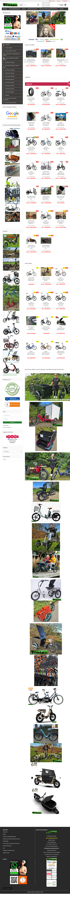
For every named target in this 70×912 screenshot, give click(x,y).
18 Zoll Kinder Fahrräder (9, 88)
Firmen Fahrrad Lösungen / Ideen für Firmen (11, 66)
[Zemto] (10, 5)
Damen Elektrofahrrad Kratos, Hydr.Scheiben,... (46, 149)
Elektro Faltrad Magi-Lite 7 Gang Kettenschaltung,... (46, 173)
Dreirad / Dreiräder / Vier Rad (10, 50)
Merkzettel (65, 1)
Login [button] (59, 1)
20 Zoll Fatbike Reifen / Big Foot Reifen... (31, 99)
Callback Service (6, 852)
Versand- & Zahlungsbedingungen (9, 836)
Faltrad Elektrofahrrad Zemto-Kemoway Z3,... (60, 124)
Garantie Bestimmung (7, 845)
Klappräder (7, 95)
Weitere (61, 8)
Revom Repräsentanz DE (14, 8)
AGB (4, 848)
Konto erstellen (6, 425)
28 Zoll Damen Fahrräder (9, 62)
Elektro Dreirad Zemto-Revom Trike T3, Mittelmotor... (31, 61)
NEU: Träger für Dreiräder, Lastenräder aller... (31, 328)
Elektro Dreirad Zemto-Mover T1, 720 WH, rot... (31, 222)
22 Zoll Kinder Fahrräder (9, 82)
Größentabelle (5, 841)
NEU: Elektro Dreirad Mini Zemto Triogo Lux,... (31, 198)
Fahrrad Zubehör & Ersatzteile (10, 102)
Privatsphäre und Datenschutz (8, 850)
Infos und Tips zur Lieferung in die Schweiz (11, 843)
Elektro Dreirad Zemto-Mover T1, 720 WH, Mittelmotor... (60, 222)
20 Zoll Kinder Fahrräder (9, 85)
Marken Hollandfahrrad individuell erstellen (10, 59)
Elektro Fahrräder (8, 47)
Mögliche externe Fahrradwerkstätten (48, 8)
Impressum (5, 831)
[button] (52, 1)
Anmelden (12, 422)
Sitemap (4, 459)
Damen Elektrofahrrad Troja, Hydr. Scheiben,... (46, 222)
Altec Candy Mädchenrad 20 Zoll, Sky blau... (31, 279)
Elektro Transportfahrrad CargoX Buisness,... (61, 328)
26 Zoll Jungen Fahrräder (9, 76)
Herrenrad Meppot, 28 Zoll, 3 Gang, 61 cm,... (46, 247)
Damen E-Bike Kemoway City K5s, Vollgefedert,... (31, 148)
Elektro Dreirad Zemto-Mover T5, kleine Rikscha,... (46, 61)
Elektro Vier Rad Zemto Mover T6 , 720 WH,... (60, 61)
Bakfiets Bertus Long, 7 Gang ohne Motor (31, 247)
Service (23, 8)
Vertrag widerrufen (7, 888)
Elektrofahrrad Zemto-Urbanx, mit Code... (61, 99)
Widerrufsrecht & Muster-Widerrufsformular (11, 838)
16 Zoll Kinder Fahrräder (9, 92)
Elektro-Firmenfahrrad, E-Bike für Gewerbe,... (31, 353)
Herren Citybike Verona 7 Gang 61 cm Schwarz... (46, 124)
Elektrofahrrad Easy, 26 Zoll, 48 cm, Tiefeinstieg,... (46, 328)
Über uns (5, 8)
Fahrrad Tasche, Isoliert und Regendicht (31, 124)
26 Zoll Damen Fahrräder (9, 70)
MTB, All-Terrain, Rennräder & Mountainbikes (9, 99)
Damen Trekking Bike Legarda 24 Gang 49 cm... (46, 99)
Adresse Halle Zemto (32, 8)
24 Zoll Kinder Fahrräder (9, 79)
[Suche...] (38, 5)
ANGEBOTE (7, 44)
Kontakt (4, 834)
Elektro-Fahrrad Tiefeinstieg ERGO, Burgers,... (61, 353)
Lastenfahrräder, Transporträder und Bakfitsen (11, 54)
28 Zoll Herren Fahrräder (9, 73)
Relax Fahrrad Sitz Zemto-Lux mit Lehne (61, 198)
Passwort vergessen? (7, 427)
